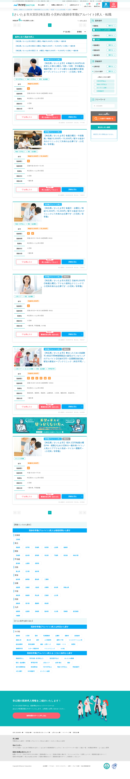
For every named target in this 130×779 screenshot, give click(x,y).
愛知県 (37, 579)
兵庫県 (47, 587)
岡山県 (37, 595)
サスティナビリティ (61, 766)
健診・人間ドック (45, 644)
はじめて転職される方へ (31, 747)
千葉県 (56, 555)
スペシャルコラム (73, 754)
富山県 (18, 571)
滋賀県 (18, 587)
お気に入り (28, 117)
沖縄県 (18, 615)
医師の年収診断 (18, 756)
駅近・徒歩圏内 (20, 662)
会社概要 (45, 766)
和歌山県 (66, 587)
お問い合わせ (55, 732)
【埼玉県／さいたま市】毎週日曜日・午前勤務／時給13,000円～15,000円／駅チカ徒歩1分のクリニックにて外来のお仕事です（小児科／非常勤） (64, 139)
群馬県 (37, 555)
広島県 (47, 595)
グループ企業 (76, 766)
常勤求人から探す (18, 741)
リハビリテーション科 (75, 640)
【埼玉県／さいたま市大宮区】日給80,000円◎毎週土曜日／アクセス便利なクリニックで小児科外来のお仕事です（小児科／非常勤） (64, 283)
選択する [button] (110, 25)
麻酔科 (67, 635)
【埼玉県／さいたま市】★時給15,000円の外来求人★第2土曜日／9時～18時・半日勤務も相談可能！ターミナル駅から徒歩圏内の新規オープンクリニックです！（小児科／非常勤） (64, 67)
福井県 (37, 571)
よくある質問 (98, 1)
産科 (37, 640)
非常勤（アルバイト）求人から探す (37, 741)
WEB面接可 (31, 671)
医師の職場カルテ (45, 756)
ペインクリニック (49, 648)
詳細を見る (73, 117)
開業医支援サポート (98, 754)
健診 (68, 662)
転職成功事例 (92, 747)
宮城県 (37, 547)
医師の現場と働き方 (59, 754)
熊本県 (47, 611)
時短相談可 (76, 667)
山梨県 (28, 563)
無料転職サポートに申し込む (36, 716)
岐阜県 (18, 579)
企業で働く (58, 662)
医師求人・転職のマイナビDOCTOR (23, 9)
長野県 (37, 563)
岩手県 (28, 547)
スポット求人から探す (58, 741)
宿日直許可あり (54, 658)
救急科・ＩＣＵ (61, 644)
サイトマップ (66, 732)
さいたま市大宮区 (60, 9)
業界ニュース (85, 754)
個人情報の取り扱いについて (41, 732)
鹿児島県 (75, 611)
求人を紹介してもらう (50, 117)
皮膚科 (57, 635)
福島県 (66, 547)
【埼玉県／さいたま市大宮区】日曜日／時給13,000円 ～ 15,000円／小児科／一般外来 (45, 46)
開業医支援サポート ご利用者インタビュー (67, 756)
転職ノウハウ (17, 754)
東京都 (66, 555)
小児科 (69, 9)
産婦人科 (18, 640)
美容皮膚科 (31, 644)
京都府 (28, 587)
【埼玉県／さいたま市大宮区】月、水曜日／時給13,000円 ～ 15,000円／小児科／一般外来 (46, 51)
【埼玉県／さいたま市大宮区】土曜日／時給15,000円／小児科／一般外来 (40, 41)
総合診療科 (19, 644)
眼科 (36, 635)
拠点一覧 (92, 1)
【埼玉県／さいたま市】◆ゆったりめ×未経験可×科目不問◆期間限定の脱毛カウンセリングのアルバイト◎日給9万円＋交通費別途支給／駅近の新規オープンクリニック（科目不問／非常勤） (64, 357)
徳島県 (18, 603)
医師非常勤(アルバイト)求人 (41, 9)
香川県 (28, 603)
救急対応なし (20, 658)
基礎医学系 (19, 648)
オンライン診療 (45, 671)
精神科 (18, 635)
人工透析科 (48, 640)
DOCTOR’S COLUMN (30, 754)
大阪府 (37, 587)
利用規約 (27, 732)
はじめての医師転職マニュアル (51, 747)
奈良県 (56, 587)
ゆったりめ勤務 (69, 658)
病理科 (73, 644)
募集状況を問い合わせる (50, 334)
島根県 (28, 595)
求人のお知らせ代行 (31, 756)
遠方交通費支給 (20, 667)
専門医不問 (34, 662)
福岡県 (18, 611)
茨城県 (18, 555)
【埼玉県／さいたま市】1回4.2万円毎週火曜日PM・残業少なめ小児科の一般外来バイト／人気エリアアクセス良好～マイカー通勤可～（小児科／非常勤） (64, 446)
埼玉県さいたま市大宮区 (103, 30)
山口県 (56, 595)
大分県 (56, 611)
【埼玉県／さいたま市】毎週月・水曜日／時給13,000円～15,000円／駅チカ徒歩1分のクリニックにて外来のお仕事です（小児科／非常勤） (64, 212)
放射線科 (77, 635)
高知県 (47, 603)
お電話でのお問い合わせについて (110, 1)
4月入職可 (19, 671)
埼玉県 (52, 9)
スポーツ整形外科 (33, 648)
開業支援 (75, 732)
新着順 (79, 32)
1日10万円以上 (47, 667)
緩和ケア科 (60, 640)
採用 (69, 766)
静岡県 (28, 579)
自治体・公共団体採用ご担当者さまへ (70, 1)
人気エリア (46, 662)
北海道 (18, 539)
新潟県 (18, 563)
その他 (63, 648)
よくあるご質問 (104, 747)
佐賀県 (28, 611)
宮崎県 (66, 611)
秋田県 (47, 547)
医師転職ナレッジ (45, 754)
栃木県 (28, 555)
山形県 (56, 547)
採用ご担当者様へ (17, 732)
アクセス (51, 766)
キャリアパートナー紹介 (71, 747)
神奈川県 (75, 555)
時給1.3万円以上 (62, 667)
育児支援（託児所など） (37, 658)
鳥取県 (18, 595)
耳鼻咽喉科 (46, 635)
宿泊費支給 (34, 667)
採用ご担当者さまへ (84, 1)
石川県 (28, 571)
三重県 (47, 579)
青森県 (18, 547)
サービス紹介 (17, 747)
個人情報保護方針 (86, 766)
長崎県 (37, 611)
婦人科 (29, 640)
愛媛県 (37, 603)
